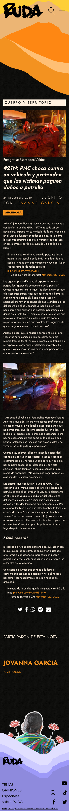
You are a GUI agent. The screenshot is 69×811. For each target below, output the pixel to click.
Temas (8, 785)
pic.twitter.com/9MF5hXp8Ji (23, 271)
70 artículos (12, 672)
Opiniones (12, 790)
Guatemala (13, 212)
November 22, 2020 (53, 275)
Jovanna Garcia (37, 203)
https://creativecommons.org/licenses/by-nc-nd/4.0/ (30, 808)
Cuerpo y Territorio (28, 102)
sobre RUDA (12, 802)
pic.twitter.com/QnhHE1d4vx (29, 593)
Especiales (10, 796)
